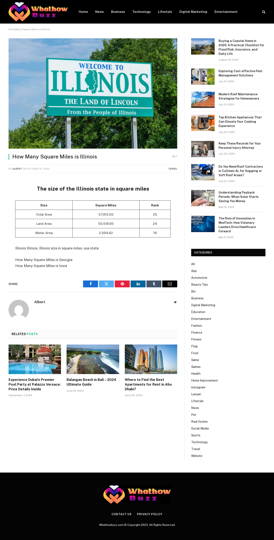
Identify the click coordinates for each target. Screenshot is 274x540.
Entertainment (226, 11)
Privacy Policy (149, 514)
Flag (194, 346)
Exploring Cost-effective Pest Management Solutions (240, 73)
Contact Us (122, 514)
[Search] (263, 12)
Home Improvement (204, 380)
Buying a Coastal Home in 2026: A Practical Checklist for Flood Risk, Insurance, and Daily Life (241, 47)
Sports (195, 435)
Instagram (198, 387)
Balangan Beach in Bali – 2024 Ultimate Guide (91, 382)
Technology (141, 11)
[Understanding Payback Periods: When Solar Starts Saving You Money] (203, 198)
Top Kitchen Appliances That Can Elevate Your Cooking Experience (240, 122)
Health (196, 373)
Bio (193, 291)
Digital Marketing (193, 11)
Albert (17, 168)
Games (196, 366)
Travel (172, 168)
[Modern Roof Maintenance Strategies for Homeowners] (203, 100)
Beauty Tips (199, 284)
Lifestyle (165, 11)
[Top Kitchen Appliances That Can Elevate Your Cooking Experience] (203, 123)
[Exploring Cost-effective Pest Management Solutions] (203, 77)
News (99, 11)
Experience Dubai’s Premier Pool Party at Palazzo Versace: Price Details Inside (35, 384)
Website (196, 456)
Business (118, 11)
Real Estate (199, 421)
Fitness (196, 339)
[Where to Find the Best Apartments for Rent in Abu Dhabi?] (151, 359)
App (194, 271)
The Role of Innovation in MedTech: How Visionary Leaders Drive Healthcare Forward (237, 225)
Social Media (200, 428)
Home (83, 11)
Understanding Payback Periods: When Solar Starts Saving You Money (239, 197)
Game (195, 360)
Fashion (196, 325)
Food (194, 353)
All (193, 264)
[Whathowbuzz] (38, 12)
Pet (193, 414)
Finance (196, 332)
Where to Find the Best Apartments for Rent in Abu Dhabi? (148, 384)
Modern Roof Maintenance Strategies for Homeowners (239, 96)
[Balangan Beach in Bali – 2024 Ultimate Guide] (93, 359)
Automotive (199, 277)
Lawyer (196, 394)
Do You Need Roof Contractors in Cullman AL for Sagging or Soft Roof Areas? (241, 171)
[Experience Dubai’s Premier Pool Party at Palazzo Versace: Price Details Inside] (35, 359)
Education (198, 312)
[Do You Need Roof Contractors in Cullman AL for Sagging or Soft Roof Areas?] (203, 172)
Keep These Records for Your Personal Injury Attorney (240, 145)
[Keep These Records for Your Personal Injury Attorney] (203, 149)
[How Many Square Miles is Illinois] (93, 93)
